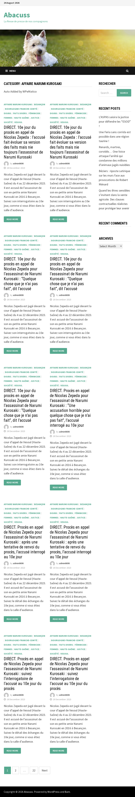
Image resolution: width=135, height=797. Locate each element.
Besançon (39, 104)
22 (33, 770)
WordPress (53, 791)
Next (45, 770)
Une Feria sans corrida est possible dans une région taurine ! (115, 136)
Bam (67, 791)
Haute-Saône (21, 117)
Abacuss (17, 14)
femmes (8, 117)
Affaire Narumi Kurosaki (18, 104)
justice (35, 117)
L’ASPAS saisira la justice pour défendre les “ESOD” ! (115, 121)
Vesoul (18, 122)
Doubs (7, 113)
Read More (12, 219)
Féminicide (34, 113)
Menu (12, 70)
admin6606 (18, 163)
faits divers (20, 113)
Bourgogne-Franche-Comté (21, 108)
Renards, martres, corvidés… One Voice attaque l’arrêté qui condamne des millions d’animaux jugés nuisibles (114, 156)
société (8, 122)
